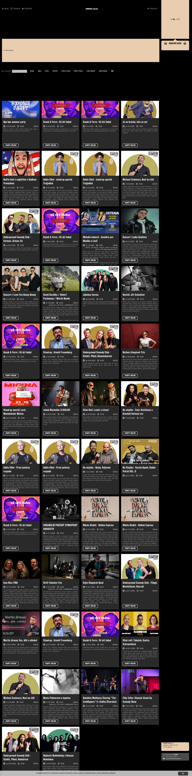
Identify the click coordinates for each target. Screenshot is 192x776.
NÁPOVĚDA (28, 9)
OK (183, 773)
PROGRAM (16, 9)
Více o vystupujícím (54, 363)
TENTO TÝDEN (65, 71)
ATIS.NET (176, 754)
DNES (39, 71)
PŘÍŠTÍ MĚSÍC (103, 71)
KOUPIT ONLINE (11, 145)
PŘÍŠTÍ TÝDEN (78, 71)
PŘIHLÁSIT (153, 9)
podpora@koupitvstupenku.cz (173, 758)
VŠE (112, 71)
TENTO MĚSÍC (90, 71)
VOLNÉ (32, 71)
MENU (7, 9)
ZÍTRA (47, 71)
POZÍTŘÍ (55, 71)
